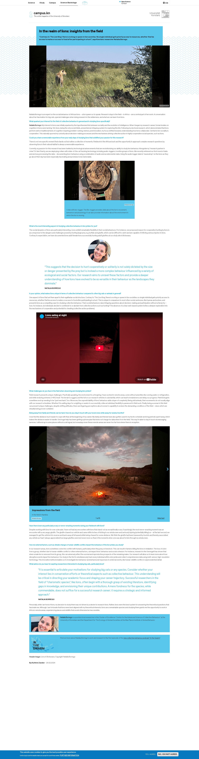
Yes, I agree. (150, 754)
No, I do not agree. (167, 754)
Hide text (160, 518)
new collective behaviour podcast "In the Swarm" (141, 638)
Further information (69, 755)
